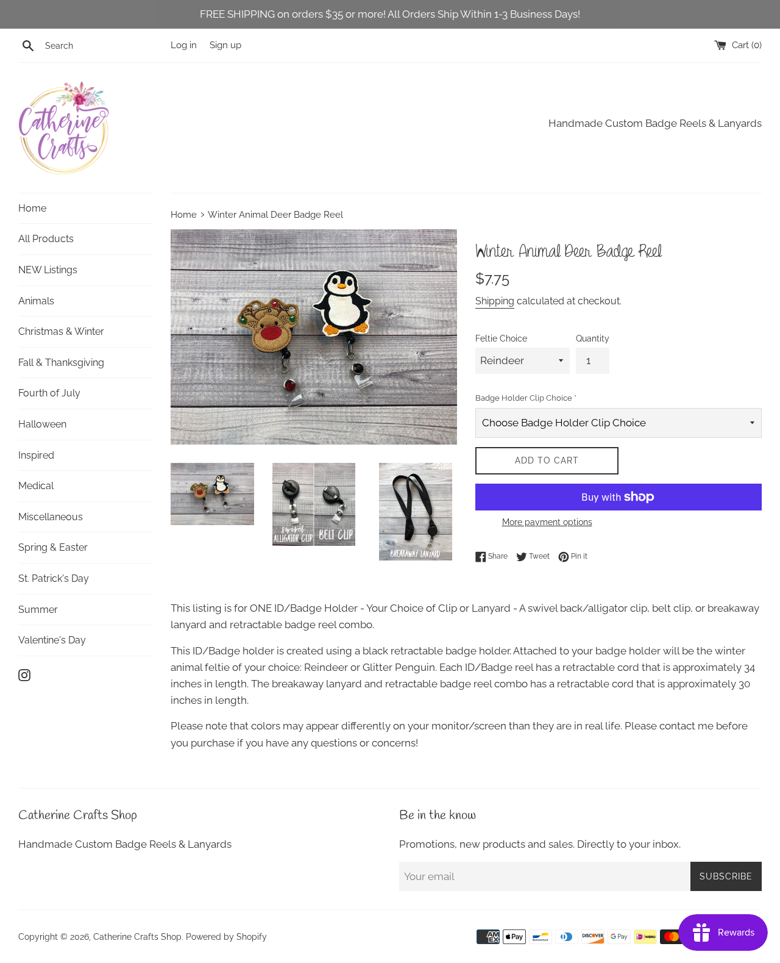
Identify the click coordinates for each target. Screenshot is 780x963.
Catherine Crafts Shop (137, 937)
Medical (36, 486)
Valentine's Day (52, 640)
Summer (38, 609)
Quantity (592, 338)
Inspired (36, 455)
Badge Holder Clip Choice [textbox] (525, 398)
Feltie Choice (501, 338)
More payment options (547, 522)
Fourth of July (49, 393)
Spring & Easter (53, 547)
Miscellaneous (50, 517)
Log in (184, 45)
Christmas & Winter (61, 331)
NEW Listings (47, 270)
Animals (36, 301)
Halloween (42, 424)
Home (32, 208)
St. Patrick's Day (53, 578)
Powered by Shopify (226, 937)
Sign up (225, 45)
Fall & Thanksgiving (61, 362)
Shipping (494, 301)
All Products (46, 239)
